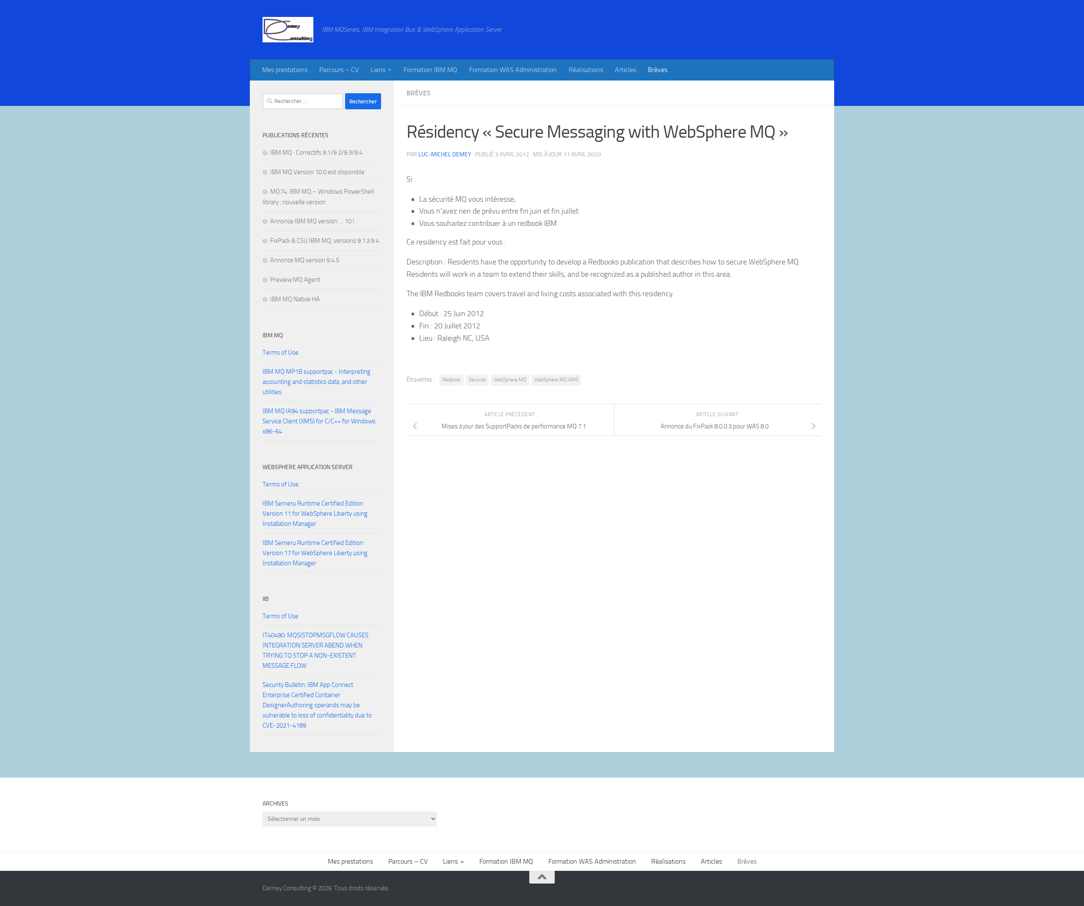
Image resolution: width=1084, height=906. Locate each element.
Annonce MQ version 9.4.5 (304, 260)
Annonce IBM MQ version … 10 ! (312, 221)
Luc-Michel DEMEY (444, 154)
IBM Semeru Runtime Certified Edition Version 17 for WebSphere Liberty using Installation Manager (315, 553)
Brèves (657, 70)
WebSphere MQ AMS (556, 380)
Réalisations (586, 70)
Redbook (451, 380)
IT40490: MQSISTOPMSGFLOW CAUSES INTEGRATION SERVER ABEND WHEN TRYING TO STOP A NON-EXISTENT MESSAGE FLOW (315, 650)
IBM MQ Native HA (295, 299)
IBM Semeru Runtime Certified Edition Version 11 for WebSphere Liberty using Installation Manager (315, 514)
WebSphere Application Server (308, 467)
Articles (625, 70)
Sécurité (477, 380)
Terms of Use (281, 352)
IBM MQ (273, 335)
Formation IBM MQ (430, 70)
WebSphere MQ (510, 380)
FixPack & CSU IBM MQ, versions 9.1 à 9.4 (324, 241)
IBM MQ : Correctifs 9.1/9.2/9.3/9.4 (316, 152)
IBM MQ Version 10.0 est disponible (317, 172)
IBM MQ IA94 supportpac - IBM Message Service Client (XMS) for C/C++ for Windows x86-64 (319, 421)
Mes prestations (284, 70)
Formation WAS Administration (513, 70)
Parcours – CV (339, 70)
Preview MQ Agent (295, 279)
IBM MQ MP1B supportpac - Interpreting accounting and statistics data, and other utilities (317, 382)
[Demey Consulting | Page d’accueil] (288, 29)
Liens (378, 70)
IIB (266, 599)
